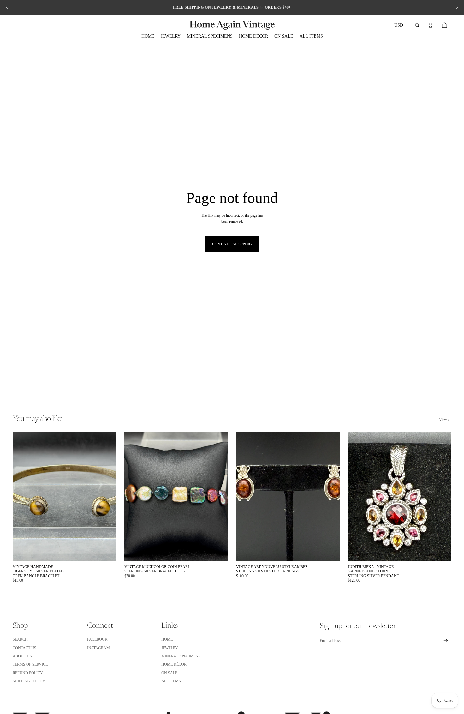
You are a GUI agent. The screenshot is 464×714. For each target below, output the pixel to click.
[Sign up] (445, 640)
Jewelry (169, 648)
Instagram (98, 648)
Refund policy (28, 673)
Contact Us (24, 648)
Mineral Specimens (181, 656)
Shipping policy (29, 681)
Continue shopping (232, 244)
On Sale (169, 673)
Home (167, 639)
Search (20, 639)
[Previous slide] (7, 7)
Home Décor (174, 664)
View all (445, 419)
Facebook (97, 639)
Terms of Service (30, 664)
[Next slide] (457, 7)
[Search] (417, 25)
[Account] (430, 25)
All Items (171, 681)
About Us (22, 656)
